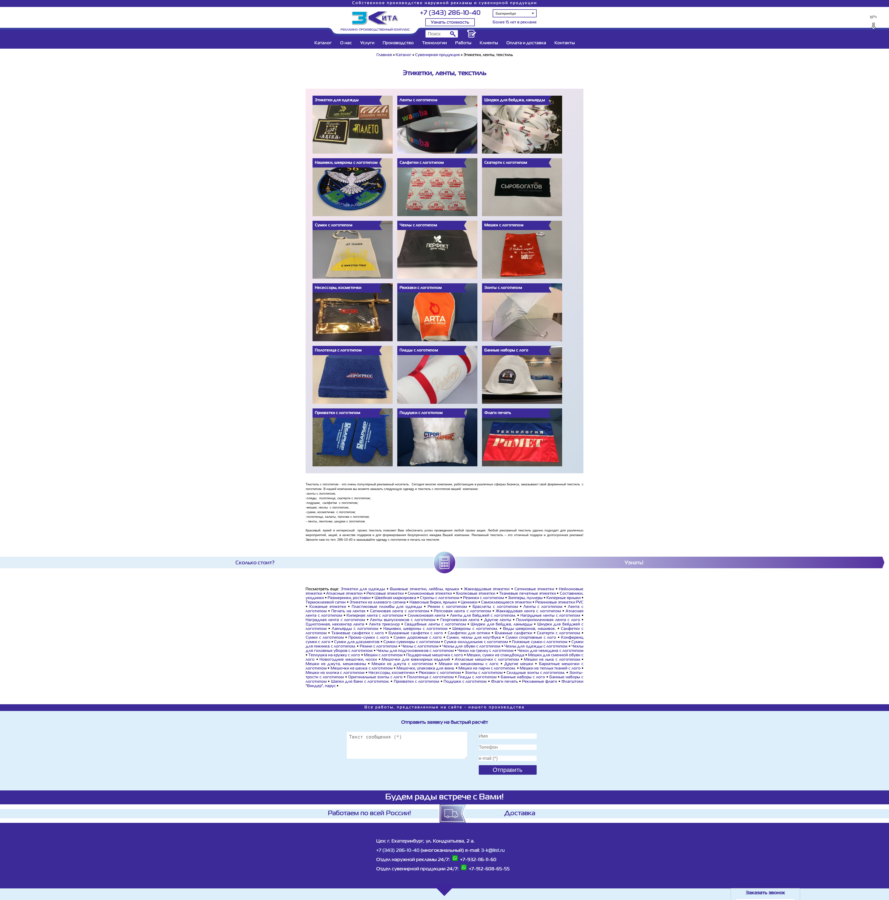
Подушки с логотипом (465, 681)
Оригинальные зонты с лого (375, 677)
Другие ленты (497, 620)
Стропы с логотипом (439, 598)
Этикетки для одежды (363, 589)
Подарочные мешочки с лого (434, 655)
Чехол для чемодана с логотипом (550, 651)
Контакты (564, 43)
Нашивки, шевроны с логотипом (415, 629)
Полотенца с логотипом (430, 677)
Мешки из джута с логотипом (402, 664)
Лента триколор (384, 624)
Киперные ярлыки (563, 598)
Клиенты (489, 43)
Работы (463, 43)
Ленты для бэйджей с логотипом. (483, 615)
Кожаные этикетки (327, 607)
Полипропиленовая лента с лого (548, 620)
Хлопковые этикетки (475, 593)
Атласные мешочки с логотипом (487, 659)
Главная (384, 55)
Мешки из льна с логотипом (552, 659)
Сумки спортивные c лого (531, 637)
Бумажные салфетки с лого (415, 633)
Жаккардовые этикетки (487, 589)
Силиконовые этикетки (430, 593)
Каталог (323, 43)
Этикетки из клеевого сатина (378, 602)
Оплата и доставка (526, 43)
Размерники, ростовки (349, 598)
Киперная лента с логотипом (375, 615)
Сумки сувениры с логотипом (411, 642)
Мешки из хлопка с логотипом (335, 673)
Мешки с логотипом (383, 655)
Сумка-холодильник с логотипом (476, 642)
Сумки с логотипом (325, 637)
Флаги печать (504, 681)
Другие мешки (518, 664)
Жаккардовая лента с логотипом (528, 611)
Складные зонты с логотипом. (536, 673)
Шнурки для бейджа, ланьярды (501, 624)
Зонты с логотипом (484, 673)
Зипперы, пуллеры (525, 598)
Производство (398, 43)
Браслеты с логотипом (495, 607)
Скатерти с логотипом (558, 633)
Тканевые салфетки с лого (357, 633)
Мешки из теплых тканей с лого (550, 668)
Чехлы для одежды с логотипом (535, 646)
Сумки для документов (356, 642)
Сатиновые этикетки (534, 589)
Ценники (469, 602)
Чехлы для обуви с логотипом (471, 646)
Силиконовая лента (427, 615)
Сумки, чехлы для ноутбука (474, 637)
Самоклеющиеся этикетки (506, 602)
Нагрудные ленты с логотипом (550, 615)
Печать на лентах (348, 611)
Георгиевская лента (459, 620)
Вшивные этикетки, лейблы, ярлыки (424, 589)
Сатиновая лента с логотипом (399, 611)
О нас (346, 43)
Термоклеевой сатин (326, 602)
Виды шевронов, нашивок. (529, 629)
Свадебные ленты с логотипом (435, 624)
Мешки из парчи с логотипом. (487, 668)
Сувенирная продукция (437, 55)
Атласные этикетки (344, 593)
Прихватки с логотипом (416, 681)
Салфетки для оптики (469, 633)
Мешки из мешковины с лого (469, 664)
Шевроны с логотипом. (475, 629)
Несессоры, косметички (392, 673)
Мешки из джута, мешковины (336, 664)
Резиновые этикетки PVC (559, 602)
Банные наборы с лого (523, 677)
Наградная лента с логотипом (335, 620)
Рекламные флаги (539, 681)
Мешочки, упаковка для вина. (426, 668)
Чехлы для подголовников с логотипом (415, 651)
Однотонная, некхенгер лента (335, 624)
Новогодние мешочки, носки (348, 659)
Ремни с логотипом (447, 607)
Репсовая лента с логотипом (462, 611)
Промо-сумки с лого (368, 637)
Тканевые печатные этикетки (527, 593)
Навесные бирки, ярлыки (433, 602)
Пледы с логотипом (477, 677)
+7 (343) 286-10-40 (450, 13)
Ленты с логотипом (543, 607)
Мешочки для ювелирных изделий (416, 659)
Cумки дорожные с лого (418, 637)
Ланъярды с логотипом (355, 629)
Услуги (367, 43)
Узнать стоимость (450, 22)
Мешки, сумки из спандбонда (495, 655)
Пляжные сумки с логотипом (539, 642)
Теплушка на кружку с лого (334, 655)
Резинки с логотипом (483, 598)
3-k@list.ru (493, 851)
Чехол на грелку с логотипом (485, 651)
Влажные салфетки (514, 633)
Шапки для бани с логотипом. (360, 681)
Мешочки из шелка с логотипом (362, 668)
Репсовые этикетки (385, 593)
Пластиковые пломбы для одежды (387, 607)
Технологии (434, 43)
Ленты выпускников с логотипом (402, 620)
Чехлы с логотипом (419, 646)
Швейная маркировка (395, 598)
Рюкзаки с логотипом (440, 673)
